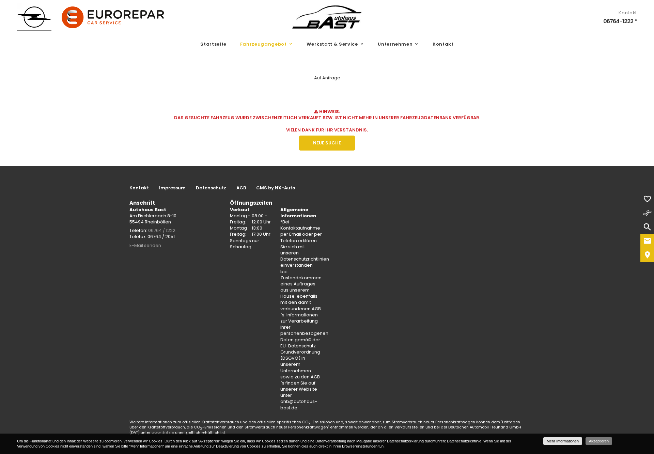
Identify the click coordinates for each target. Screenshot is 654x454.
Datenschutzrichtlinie (464, 441)
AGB (241, 188)
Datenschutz (211, 188)
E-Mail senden (145, 245)
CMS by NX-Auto (275, 188)
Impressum (172, 188)
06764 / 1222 (161, 230)
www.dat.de (163, 432)
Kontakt (443, 44)
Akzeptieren (599, 441)
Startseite (213, 44)
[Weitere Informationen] (327, 17)
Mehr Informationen (563, 441)
